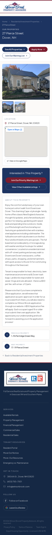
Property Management (13, 420)
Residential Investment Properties (25, 22)
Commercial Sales (11, 430)
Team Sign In (41, 527)
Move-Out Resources (13, 458)
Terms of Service (25, 527)
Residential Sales (10, 435)
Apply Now (36, 49)
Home (4, 22)
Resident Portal (10, 448)
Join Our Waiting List (15, 55)
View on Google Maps (18, 161)
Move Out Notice (11, 453)
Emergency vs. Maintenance (15, 463)
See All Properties (13, 49)
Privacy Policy (9, 527)
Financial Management (13, 425)
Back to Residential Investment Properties (24, 355)
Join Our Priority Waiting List (24, 180)
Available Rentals (10, 415)
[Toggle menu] (46, 6)
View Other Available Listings (25, 187)
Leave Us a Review (17, 507)
